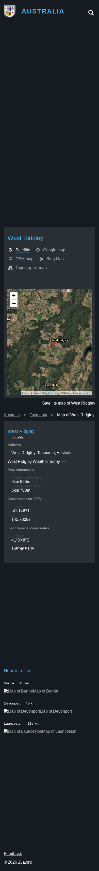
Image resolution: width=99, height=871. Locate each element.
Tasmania (38, 415)
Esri (50, 393)
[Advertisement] (49, 73)
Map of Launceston (59, 731)
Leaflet (26, 393)
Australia (12, 415)
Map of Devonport (56, 711)
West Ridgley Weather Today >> (36, 461)
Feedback (13, 853)
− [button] (14, 303)
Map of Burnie (45, 691)
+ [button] (13, 295)
